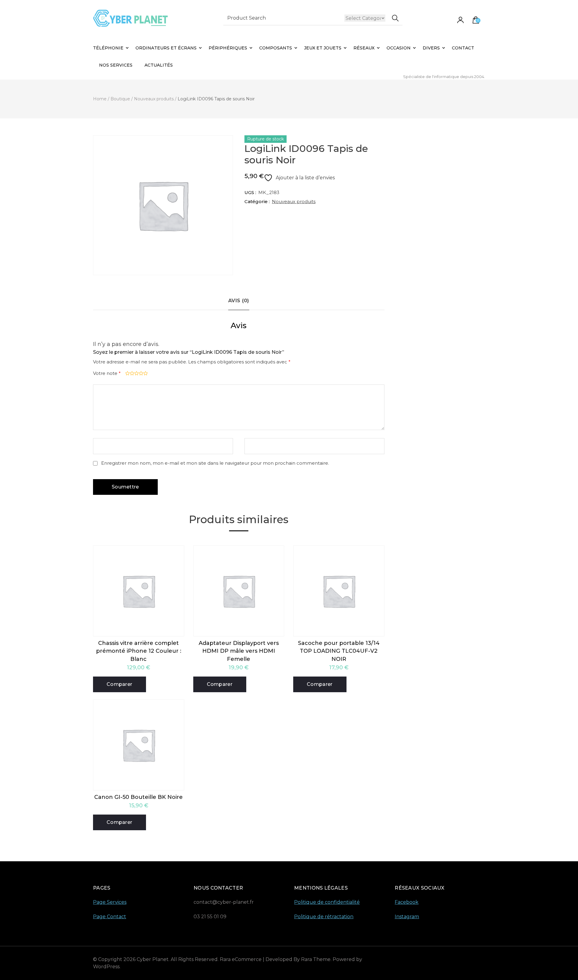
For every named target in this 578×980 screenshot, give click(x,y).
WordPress (106, 966)
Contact (463, 48)
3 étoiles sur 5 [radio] (136, 373)
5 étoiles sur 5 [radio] (145, 373)
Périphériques (228, 48)
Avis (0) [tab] (238, 300)
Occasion (399, 48)
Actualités (158, 65)
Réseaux (363, 48)
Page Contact (109, 916)
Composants (275, 48)
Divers (431, 48)
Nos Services (115, 65)
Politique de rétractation (323, 916)
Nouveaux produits (293, 201)
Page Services (109, 902)
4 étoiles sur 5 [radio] (140, 373)
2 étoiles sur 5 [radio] (131, 373)
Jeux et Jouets (322, 48)
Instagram (407, 916)
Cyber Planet (153, 959)
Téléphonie (108, 48)
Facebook (406, 902)
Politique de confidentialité (327, 902)
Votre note (107, 373)
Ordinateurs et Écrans (166, 48)
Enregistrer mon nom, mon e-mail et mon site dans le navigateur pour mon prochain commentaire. (215, 463)
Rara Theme (316, 959)
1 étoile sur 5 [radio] (127, 373)
